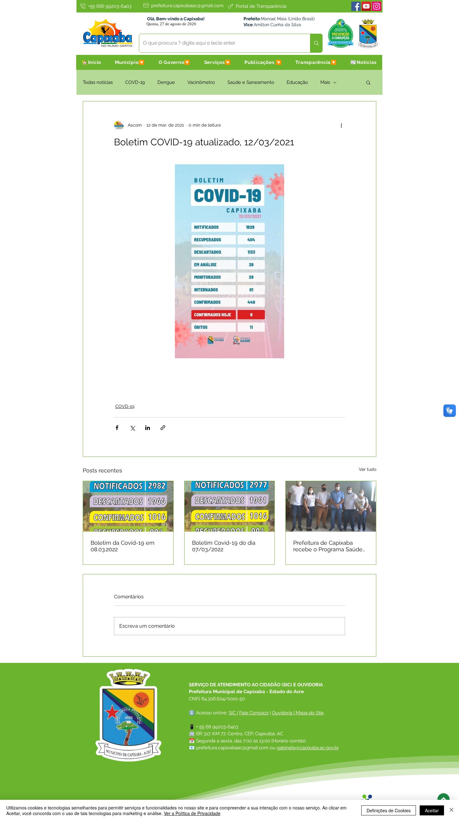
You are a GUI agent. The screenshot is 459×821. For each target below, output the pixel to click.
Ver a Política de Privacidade (192, 813)
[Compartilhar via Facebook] (117, 428)
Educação (297, 82)
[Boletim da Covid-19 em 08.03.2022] (128, 506)
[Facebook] (356, 6)
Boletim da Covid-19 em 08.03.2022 (123, 546)
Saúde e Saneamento (250, 82)
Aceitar (432, 810)
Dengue (166, 82)
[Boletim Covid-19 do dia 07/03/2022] (230, 506)
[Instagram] (376, 6)
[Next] (443, 799)
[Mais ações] (341, 125)
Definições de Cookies (389, 810)
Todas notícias (98, 82)
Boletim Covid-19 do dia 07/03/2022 (223, 546)
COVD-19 (135, 82)
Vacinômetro (201, 82)
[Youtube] (366, 6)
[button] (130, 62)
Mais (325, 82)
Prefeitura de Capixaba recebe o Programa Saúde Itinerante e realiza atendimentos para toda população (328, 546)
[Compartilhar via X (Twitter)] (132, 428)
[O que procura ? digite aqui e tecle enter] (316, 43)
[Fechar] (451, 810)
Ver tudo (367, 469)
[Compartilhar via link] (163, 428)
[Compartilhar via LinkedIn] (148, 428)
